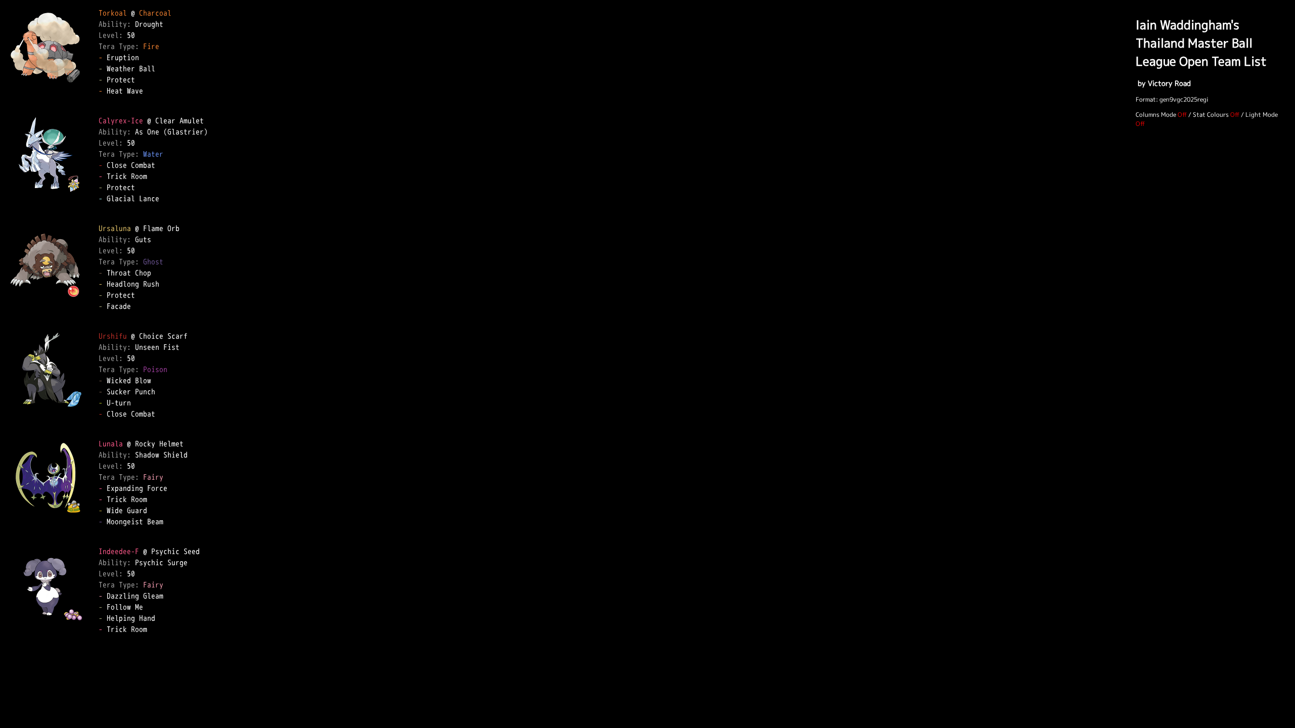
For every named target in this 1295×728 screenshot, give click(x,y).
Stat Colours (1211, 114)
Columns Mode (1156, 114)
